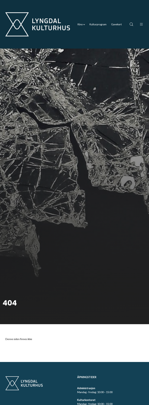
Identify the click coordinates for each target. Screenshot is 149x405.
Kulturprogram (97, 24)
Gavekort (116, 24)
